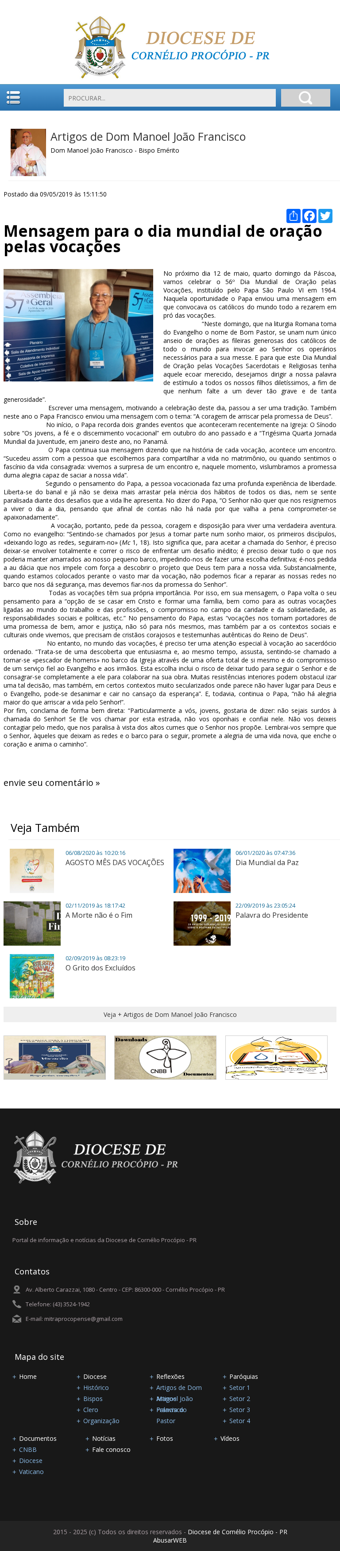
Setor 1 (239, 1387)
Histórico (96, 1387)
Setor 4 (239, 1420)
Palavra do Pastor (171, 1410)
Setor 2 (239, 1398)
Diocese (95, 1376)
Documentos (38, 1438)
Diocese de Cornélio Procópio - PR (237, 1532)
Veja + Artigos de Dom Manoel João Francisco (170, 1014)
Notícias (104, 1438)
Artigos (166, 1398)
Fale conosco (111, 1449)
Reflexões (170, 1376)
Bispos (93, 1398)
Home (28, 1376)
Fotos (164, 1438)
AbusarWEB (170, 1540)
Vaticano (31, 1471)
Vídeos (230, 1438)
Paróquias (243, 1376)
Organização (101, 1420)
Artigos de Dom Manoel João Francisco (148, 136)
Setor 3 (239, 1409)
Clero (90, 1409)
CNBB (28, 1449)
